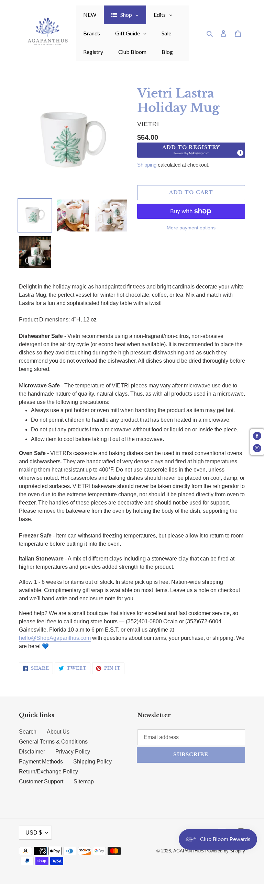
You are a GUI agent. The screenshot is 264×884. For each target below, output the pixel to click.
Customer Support (41, 781)
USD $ (33, 833)
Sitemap (84, 781)
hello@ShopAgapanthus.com (55, 638)
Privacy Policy (72, 752)
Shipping (146, 165)
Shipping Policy (92, 761)
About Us (58, 732)
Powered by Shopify (225, 850)
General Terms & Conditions (53, 742)
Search (27, 732)
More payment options (191, 227)
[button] (191, 150)
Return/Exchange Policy (48, 771)
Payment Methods (41, 761)
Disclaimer (32, 752)
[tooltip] (240, 153)
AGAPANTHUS (188, 850)
